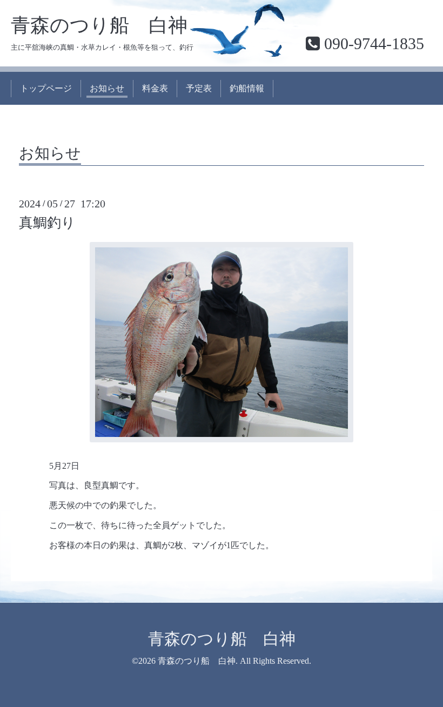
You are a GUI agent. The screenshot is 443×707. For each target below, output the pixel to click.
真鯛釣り (47, 223)
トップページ (46, 88)
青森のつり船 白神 (99, 25)
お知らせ (107, 88)
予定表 (199, 88)
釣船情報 (247, 88)
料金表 (155, 88)
